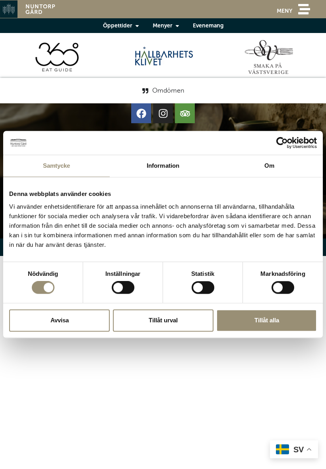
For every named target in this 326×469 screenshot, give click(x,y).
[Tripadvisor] (185, 113)
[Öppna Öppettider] (137, 25)
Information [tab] (163, 165)
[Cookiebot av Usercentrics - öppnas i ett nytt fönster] (282, 143)
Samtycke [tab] (56, 165)
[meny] (304, 9)
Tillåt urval (163, 320)
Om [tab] (269, 165)
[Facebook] (141, 113)
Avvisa (59, 320)
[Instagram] (163, 113)
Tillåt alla (266, 320)
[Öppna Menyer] (177, 25)
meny (284, 11)
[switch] (123, 287)
